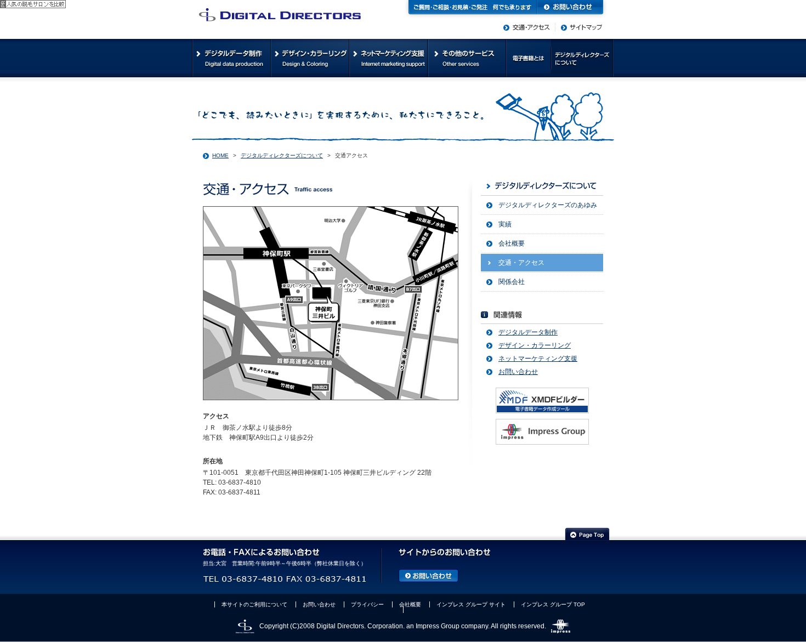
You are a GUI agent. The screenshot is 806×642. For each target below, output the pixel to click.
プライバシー (367, 604)
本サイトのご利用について (254, 604)
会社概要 (511, 243)
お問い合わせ (518, 372)
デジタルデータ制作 (528, 332)
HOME (220, 155)
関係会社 (511, 282)
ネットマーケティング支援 (537, 358)
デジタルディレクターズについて (282, 155)
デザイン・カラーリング (534, 345)
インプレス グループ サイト (471, 604)
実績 (505, 224)
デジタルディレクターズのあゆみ (547, 205)
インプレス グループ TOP (553, 604)
